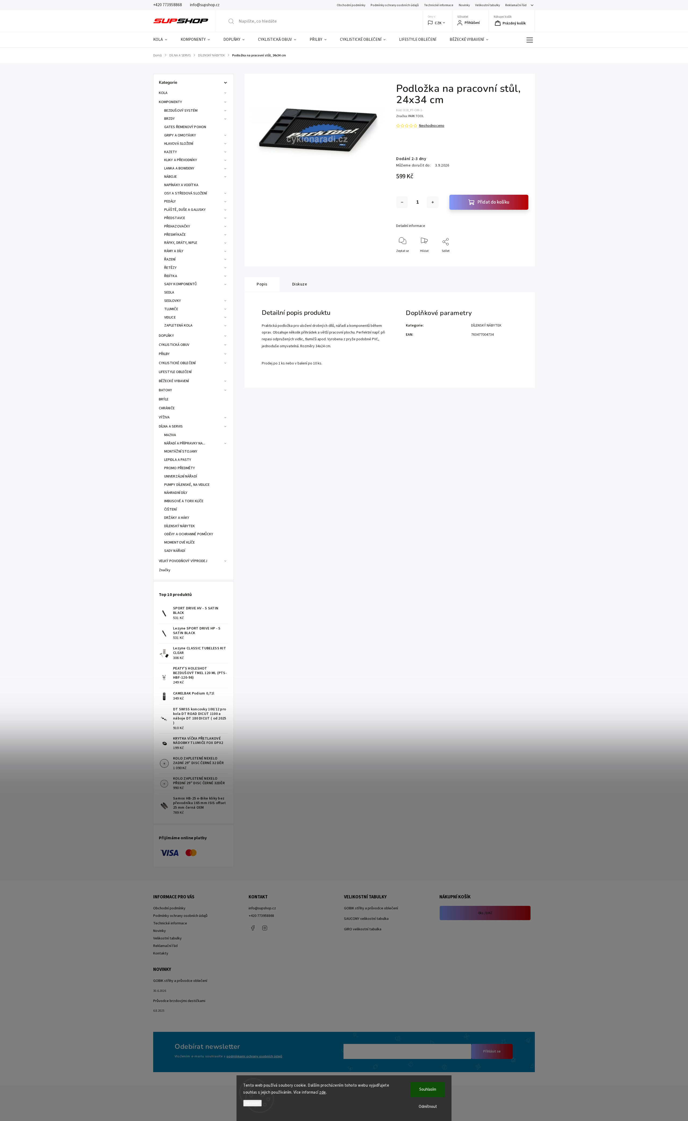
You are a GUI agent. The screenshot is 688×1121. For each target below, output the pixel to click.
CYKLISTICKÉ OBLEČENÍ (177, 363)
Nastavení (252, 1103)
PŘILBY (164, 354)
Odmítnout (428, 1106)
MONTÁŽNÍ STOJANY (181, 451)
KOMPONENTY (170, 102)
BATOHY (165, 390)
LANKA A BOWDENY (179, 168)
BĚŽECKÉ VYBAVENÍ (174, 381)
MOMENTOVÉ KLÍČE (179, 542)
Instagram (265, 928)
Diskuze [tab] (299, 284)
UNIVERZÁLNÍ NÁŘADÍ (180, 476)
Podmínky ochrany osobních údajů (395, 5)
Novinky (464, 5)
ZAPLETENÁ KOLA (178, 325)
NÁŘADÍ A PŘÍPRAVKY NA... (184, 443)
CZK (438, 23)
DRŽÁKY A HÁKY (176, 517)
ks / (485, 913)
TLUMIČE (171, 309)
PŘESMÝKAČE (175, 234)
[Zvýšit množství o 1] (433, 202)
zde (322, 1092)
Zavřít (519, 260)
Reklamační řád (515, 5)
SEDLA (169, 292)
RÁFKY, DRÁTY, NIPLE (180, 242)
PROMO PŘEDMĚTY (179, 468)
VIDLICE (170, 317)
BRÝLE (164, 399)
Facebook (253, 928)
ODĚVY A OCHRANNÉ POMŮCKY (188, 534)
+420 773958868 (261, 916)
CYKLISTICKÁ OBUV (174, 345)
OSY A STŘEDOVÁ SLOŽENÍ (185, 193)
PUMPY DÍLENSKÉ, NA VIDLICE (187, 484)
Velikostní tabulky (487, 5)
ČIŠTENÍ (170, 509)
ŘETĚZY (170, 267)
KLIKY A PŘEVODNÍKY (180, 160)
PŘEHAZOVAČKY (177, 226)
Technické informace (438, 5)
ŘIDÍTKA (170, 276)
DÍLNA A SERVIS (171, 426)
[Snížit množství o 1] (402, 202)
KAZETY (170, 152)
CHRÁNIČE (167, 408)
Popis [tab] (262, 284)
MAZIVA (170, 435)
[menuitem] (163, 39)
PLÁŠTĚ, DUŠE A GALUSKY (185, 209)
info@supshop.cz (262, 908)
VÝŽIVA (164, 417)
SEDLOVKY (172, 300)
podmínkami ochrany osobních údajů (254, 1056)
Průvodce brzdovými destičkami (179, 1001)
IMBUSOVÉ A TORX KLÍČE (183, 501)
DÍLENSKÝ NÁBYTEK (179, 526)
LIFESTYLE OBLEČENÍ (175, 372)
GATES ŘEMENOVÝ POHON (185, 127)
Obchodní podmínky (351, 5)
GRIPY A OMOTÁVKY (180, 135)
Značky (165, 570)
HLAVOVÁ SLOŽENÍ (179, 143)
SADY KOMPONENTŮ (180, 284)
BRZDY (169, 118)
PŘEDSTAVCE (174, 218)
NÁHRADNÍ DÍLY (175, 493)
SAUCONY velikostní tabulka (366, 918)
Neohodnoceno (431, 126)
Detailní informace (410, 226)
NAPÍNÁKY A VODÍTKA (181, 185)
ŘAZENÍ (170, 259)
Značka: (410, 116)
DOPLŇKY (166, 335)
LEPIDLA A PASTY (177, 459)
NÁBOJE (170, 176)
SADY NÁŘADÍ (174, 551)
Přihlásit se (492, 1051)
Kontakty (160, 953)
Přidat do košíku (493, 202)
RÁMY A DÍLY (173, 251)
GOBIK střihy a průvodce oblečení (371, 908)
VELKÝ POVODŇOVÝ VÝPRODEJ (183, 561)
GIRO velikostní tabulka (362, 929)
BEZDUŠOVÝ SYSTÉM (181, 110)
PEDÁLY (170, 201)
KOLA (163, 93)
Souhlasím (427, 1089)
